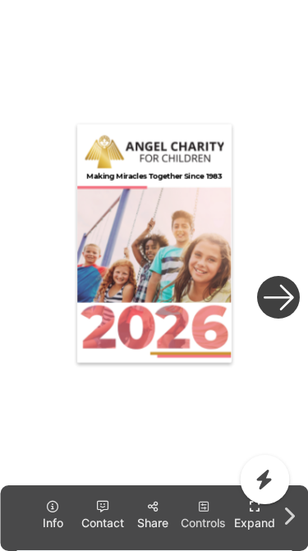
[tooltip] (254, 515)
